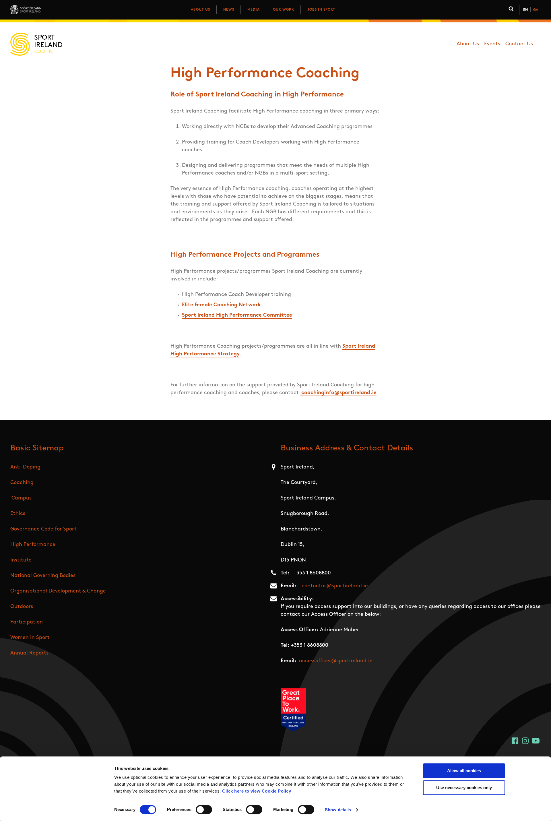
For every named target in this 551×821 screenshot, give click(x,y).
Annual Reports (29, 653)
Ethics (17, 513)
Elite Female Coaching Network (221, 305)
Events (492, 44)
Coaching (22, 482)
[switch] (204, 809)
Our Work (283, 9)
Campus (21, 498)
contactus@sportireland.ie (335, 586)
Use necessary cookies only (464, 787)
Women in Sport (30, 637)
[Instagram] (525, 741)
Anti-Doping (25, 467)
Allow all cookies (464, 770)
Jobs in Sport (321, 9)
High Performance (32, 544)
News (228, 9)
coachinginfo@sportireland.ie (339, 393)
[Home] (51, 9)
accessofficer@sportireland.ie (335, 661)
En (525, 10)
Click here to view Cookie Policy (256, 791)
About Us (200, 9)
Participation (26, 622)
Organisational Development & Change (58, 591)
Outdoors (21, 606)
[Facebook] (515, 741)
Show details (338, 809)
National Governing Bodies (42, 575)
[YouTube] (536, 741)
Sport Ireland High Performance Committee (237, 315)
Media (253, 9)
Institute (21, 560)
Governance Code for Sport (43, 529)
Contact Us (519, 44)
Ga (535, 10)
